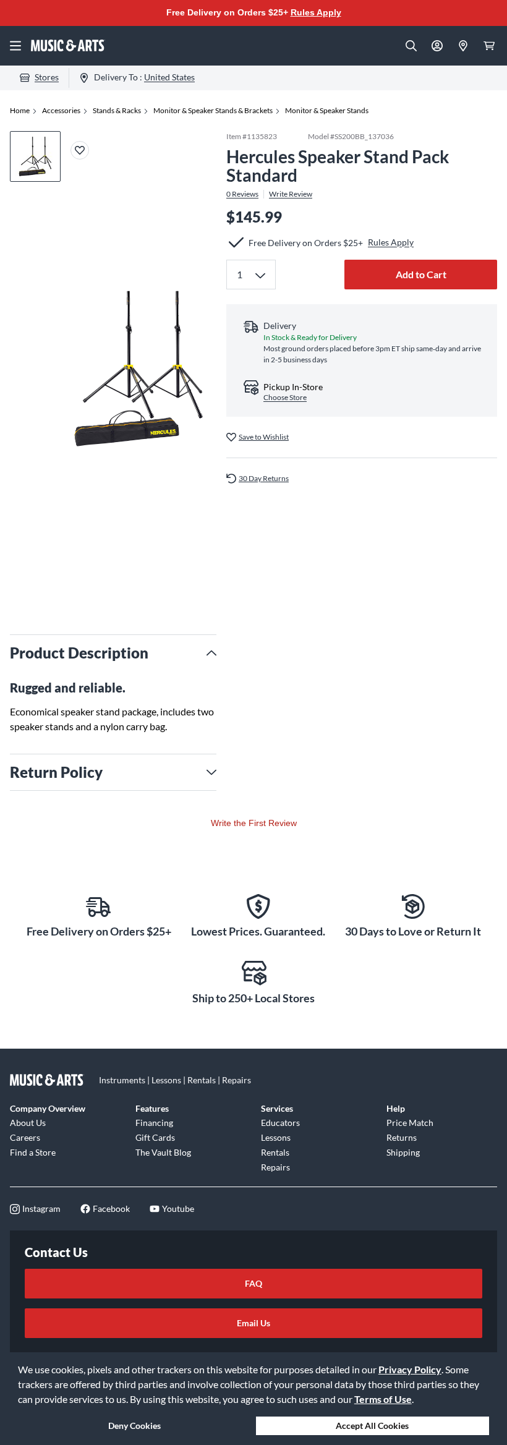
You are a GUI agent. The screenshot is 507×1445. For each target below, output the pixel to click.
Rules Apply (316, 12)
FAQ (253, 1283)
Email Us (253, 1323)
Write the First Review (254, 823)
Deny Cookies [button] (134, 1425)
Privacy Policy (409, 1369)
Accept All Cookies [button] (372, 1425)
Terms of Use (383, 1399)
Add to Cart (421, 274)
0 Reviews (242, 194)
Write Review (290, 194)
